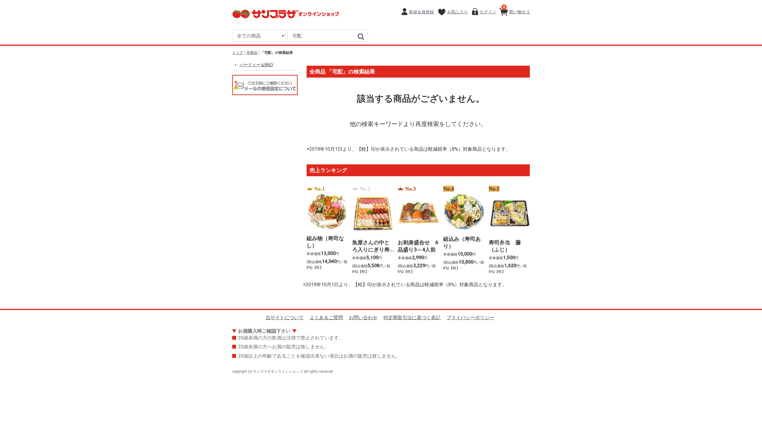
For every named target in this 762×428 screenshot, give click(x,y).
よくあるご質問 (326, 317)
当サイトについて (285, 317)
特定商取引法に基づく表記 (412, 317)
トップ (237, 53)
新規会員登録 (421, 12)
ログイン (488, 12)
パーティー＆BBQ (256, 64)
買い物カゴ (516, 9)
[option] (326, 230)
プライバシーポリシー (470, 317)
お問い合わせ (363, 317)
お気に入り (457, 12)
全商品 (251, 53)
